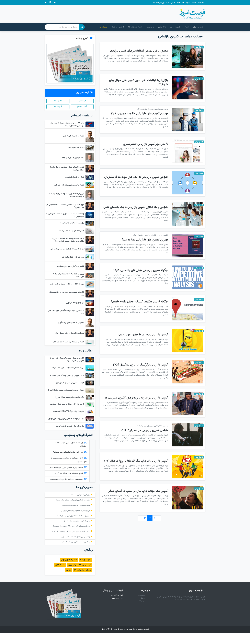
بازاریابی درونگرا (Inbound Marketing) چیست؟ (71, 526)
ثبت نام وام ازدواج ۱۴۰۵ (82, 570)
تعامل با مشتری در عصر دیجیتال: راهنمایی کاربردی (71, 531)
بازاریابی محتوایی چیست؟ (80, 494)
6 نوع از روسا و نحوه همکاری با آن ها (69, 473)
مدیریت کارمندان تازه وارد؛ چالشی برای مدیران (72, 500)
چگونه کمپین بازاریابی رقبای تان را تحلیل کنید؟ (140, 270)
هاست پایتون (60, 564)
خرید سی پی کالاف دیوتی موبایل (79, 564)
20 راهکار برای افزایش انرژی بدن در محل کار (66, 467)
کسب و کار (175, 27)
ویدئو (142, 598)
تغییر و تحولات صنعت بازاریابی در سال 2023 (73, 515)
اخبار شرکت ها (135, 27)
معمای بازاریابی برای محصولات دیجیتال (75, 505)
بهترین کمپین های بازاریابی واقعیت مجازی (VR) (139, 113)
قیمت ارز (82, 101)
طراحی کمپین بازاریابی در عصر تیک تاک (144, 430)
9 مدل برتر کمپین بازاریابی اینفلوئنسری (145, 144)
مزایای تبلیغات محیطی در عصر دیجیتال (75, 510)
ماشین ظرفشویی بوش (69, 559)
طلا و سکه (58, 101)
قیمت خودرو (82, 106)
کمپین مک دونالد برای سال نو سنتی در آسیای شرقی (138, 491)
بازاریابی (162, 27)
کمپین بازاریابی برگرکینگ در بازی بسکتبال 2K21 (140, 364)
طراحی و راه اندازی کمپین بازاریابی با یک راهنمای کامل (135, 207)
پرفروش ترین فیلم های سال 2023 (77, 521)
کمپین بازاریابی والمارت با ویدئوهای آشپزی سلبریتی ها (136, 397)
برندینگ (150, 27)
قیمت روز (103, 27)
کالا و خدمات (58, 106)
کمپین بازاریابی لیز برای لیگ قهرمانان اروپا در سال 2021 (136, 461)
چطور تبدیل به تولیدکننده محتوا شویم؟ (75, 536)
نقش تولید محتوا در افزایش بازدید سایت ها (66, 479)
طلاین (68, 570)
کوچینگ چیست (85, 559)
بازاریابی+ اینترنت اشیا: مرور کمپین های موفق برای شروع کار (138, 82)
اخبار (187, 27)
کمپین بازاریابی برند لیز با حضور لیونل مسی (143, 334)
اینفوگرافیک (140, 600)
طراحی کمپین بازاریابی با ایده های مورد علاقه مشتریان (136, 177)
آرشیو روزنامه (118, 27)
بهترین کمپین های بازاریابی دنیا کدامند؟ (145, 239)
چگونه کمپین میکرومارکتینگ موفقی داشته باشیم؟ (139, 301)
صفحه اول (198, 27)
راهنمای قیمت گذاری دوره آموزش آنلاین (75, 542)
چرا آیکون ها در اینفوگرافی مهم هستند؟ (68, 452)
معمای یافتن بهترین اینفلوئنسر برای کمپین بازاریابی (138, 50)
